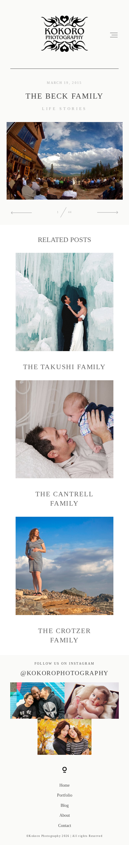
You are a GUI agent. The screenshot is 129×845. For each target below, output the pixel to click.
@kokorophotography (64, 673)
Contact (64, 825)
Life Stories (64, 109)
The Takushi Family (65, 312)
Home (64, 785)
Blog (65, 805)
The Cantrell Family (65, 444)
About (64, 815)
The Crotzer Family (65, 581)
